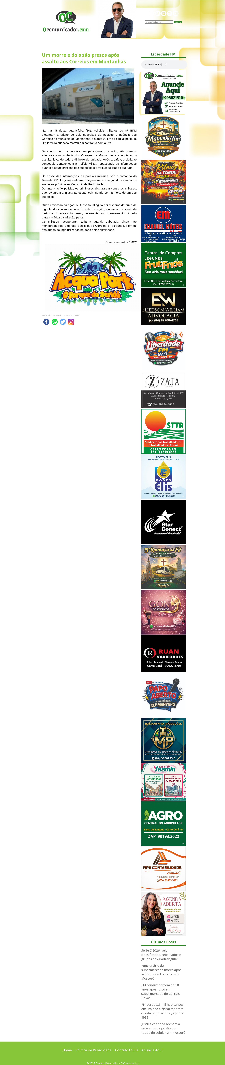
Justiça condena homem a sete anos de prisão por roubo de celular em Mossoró (163, 1028)
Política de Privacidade (93, 1050)
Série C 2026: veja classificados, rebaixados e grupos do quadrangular (161, 954)
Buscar (178, 22)
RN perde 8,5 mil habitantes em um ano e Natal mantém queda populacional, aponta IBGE (162, 1010)
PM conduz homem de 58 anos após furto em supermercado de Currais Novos (160, 991)
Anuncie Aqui (152, 1050)
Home (67, 1050)
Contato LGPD (126, 1050)
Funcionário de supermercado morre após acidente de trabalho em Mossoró (161, 972)
